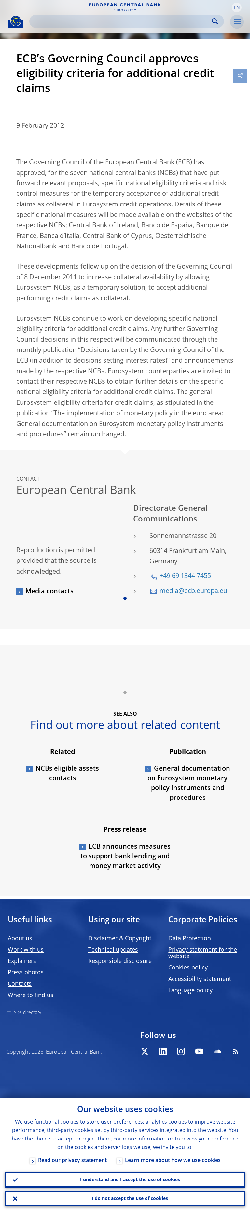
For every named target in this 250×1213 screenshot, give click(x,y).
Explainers (22, 961)
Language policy (190, 991)
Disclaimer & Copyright (119, 939)
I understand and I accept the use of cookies (130, 1180)
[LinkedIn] (163, 1051)
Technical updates (113, 950)
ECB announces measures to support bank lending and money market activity (125, 857)
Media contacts (49, 591)
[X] (144, 1051)
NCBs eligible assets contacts (67, 774)
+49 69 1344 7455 (185, 576)
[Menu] (237, 22)
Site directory (27, 1012)
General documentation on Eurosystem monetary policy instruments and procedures (188, 783)
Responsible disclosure (120, 961)
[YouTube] (199, 1051)
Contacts (20, 984)
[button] (237, 7)
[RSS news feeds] (235, 1051)
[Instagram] (181, 1051)
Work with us (26, 950)
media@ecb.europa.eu (193, 591)
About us (20, 939)
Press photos (26, 973)
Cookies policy (188, 968)
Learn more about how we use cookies (173, 1160)
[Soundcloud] (217, 1051)
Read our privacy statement (72, 1160)
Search (215, 21)
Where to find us (30, 995)
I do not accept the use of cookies (130, 1198)
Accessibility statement (199, 979)
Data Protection (189, 939)
